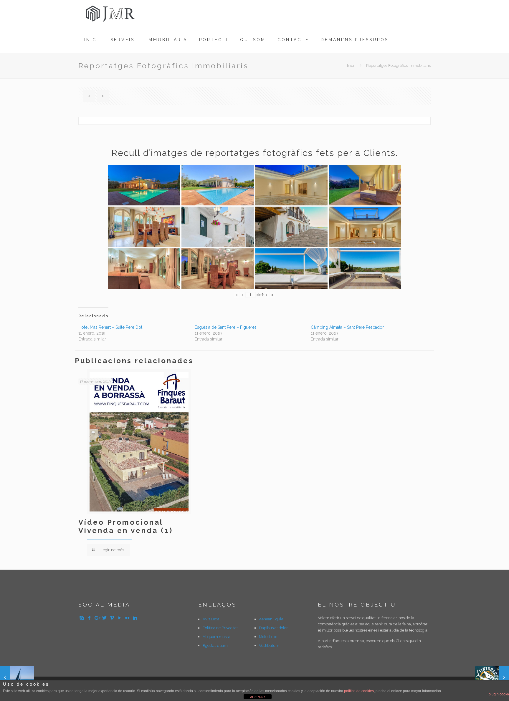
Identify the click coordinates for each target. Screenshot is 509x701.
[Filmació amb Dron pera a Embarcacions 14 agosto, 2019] (17, 677)
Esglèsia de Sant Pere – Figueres (226, 327)
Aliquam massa (216, 636)
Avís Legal (212, 619)
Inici (350, 65)
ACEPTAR (257, 697)
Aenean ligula (271, 619)
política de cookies (359, 691)
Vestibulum (269, 645)
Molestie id (268, 636)
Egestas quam (215, 645)
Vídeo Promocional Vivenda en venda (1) (125, 526)
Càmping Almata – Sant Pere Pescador (347, 327)
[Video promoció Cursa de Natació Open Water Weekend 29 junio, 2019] (492, 677)
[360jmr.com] (110, 13)
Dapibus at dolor (273, 628)
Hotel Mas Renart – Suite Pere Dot (110, 327)
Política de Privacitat (220, 628)
